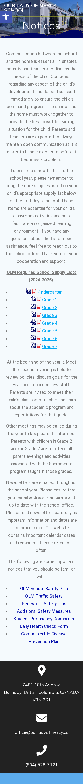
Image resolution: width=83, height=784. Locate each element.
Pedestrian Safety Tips (44, 603)
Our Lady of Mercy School (30, 8)
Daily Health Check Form (44, 626)
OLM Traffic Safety (43, 596)
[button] (6, 17)
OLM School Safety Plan (44, 588)
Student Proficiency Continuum (44, 618)
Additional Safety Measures (44, 611)
